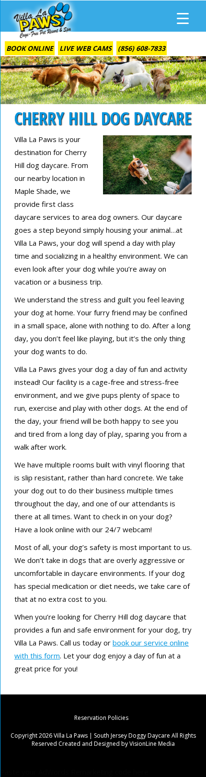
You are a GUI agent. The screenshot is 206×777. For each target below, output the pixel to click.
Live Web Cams (85, 48)
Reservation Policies (101, 718)
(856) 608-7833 (141, 48)
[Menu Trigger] (183, 18)
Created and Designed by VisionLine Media (116, 744)
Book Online (29, 48)
